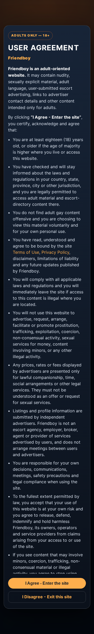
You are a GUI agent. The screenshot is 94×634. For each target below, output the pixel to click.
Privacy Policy (55, 252)
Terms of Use (26, 252)
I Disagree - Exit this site (47, 596)
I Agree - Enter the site (47, 583)
